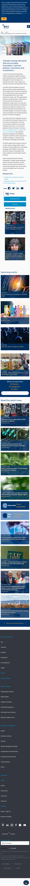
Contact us (4, 796)
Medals (3, 731)
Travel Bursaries (5, 762)
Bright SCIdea (5, 696)
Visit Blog (11, 193)
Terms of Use (18, 863)
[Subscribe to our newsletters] (5, 505)
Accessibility (5, 863)
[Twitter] (3, 825)
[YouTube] (24, 825)
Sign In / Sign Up (6, 811)
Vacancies (4, 801)
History (3, 785)
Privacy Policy (7, 868)
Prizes (2, 767)
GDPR (18, 868)
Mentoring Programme (7, 707)
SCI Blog (3, 652)
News (6, 32)
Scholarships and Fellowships (9, 751)
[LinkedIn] (7, 825)
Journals (3, 647)
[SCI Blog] (20, 825)
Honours (3, 741)
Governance (4, 790)
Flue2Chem (4, 657)
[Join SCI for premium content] (5, 515)
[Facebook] (16, 825)
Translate (13, 848)
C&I (2, 642)
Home (2, 32)
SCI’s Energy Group (9, 183)
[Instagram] (12, 825)
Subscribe (5, 834)
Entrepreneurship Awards (8, 756)
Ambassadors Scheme (7, 691)
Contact (12, 834)
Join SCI (15, 204)
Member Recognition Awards (9, 746)
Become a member (6, 816)
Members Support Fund (7, 717)
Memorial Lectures (6, 736)
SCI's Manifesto (5, 662)
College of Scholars (6, 702)
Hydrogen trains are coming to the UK (15, 181)
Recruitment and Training (8, 712)
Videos (3, 668)
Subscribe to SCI (15, 198)
